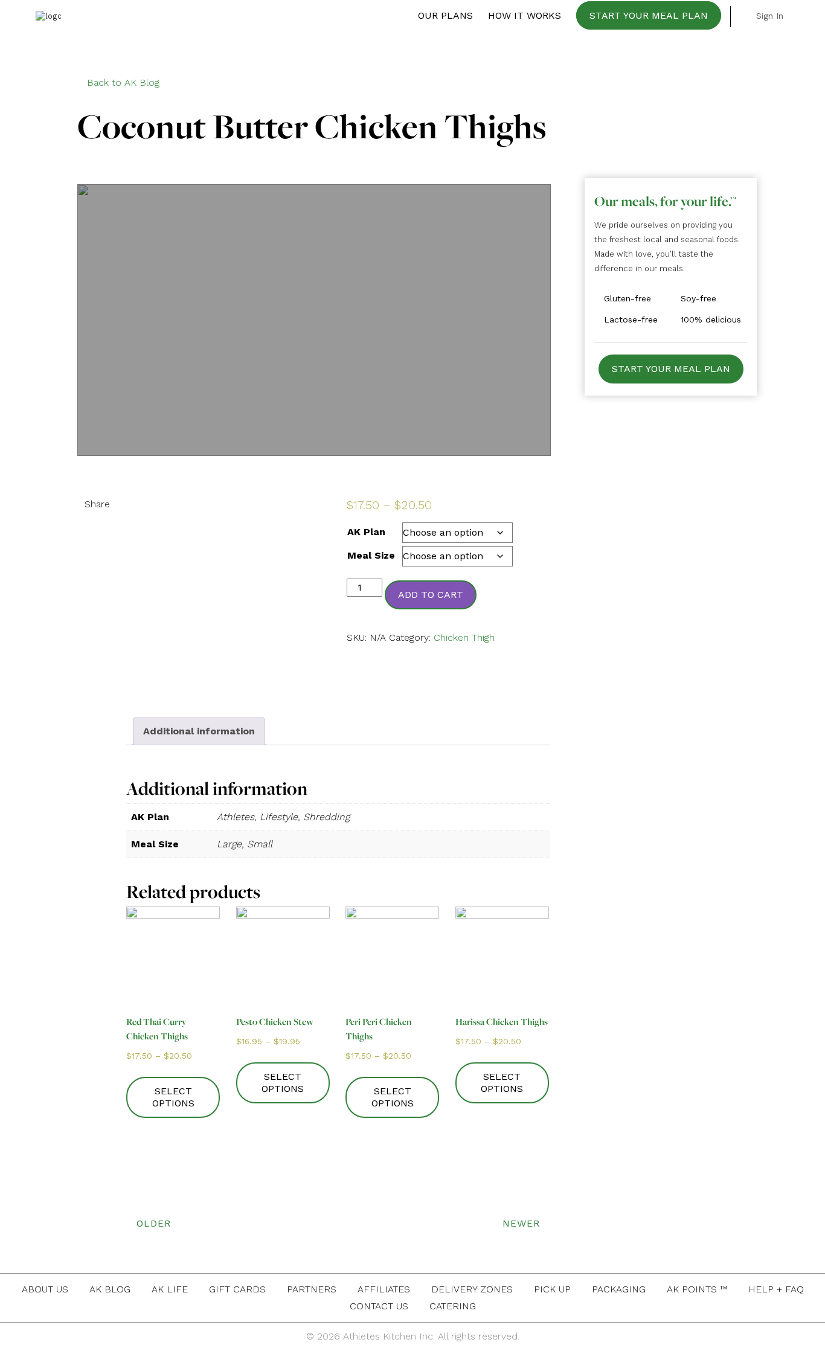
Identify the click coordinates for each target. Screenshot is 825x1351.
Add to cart (430, 594)
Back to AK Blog (123, 82)
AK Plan (366, 532)
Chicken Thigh (464, 637)
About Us (45, 1289)
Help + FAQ (776, 1289)
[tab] (199, 731)
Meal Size (371, 555)
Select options (173, 1097)
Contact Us (379, 1306)
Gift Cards (237, 1289)
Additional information (199, 731)
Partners (311, 1289)
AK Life (170, 1289)
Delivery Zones (472, 1289)
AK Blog (109, 1289)
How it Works (524, 15)
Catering (452, 1306)
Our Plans (445, 15)
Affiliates (384, 1289)
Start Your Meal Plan (648, 15)
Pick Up (552, 1289)
